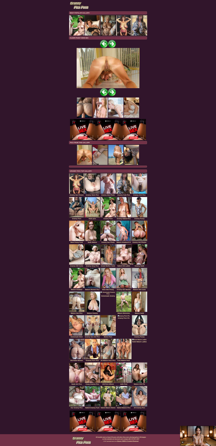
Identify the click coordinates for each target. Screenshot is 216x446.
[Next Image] (112, 47)
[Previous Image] (104, 47)
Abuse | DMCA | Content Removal (127, 441)
